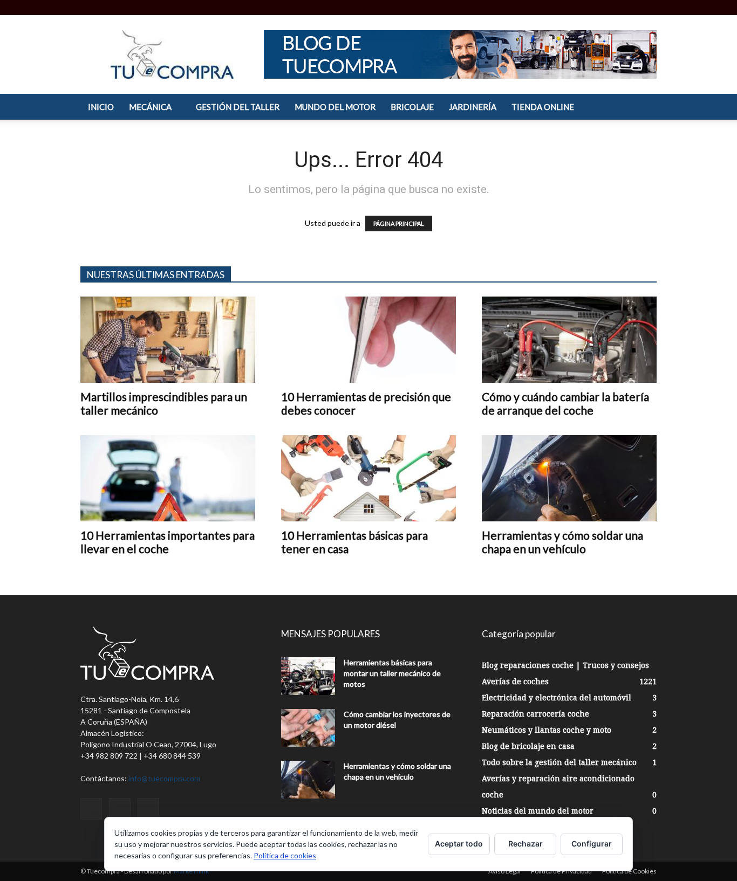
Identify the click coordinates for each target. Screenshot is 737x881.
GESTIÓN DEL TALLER (237, 107)
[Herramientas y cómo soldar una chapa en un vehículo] (569, 478)
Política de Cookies (629, 871)
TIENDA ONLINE (542, 107)
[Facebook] (613, 7)
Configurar (591, 843)
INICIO (101, 107)
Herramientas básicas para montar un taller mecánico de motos (392, 673)
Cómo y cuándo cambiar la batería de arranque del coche (565, 403)
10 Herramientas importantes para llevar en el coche (167, 541)
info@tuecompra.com (164, 778)
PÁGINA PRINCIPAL (398, 223)
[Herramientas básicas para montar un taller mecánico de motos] (308, 676)
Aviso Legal (504, 871)
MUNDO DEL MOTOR (335, 107)
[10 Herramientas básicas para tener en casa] (368, 478)
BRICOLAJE (412, 107)
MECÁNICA (150, 107)
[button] (597, 7)
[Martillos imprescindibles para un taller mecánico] (167, 340)
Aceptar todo (459, 843)
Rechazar (525, 843)
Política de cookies (285, 855)
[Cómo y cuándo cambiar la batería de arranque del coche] (569, 340)
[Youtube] (648, 7)
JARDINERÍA (472, 107)
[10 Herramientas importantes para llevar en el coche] (167, 478)
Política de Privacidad (561, 871)
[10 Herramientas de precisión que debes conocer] (368, 340)
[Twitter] (631, 7)
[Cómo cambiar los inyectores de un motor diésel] (308, 728)
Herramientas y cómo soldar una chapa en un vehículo (562, 541)
